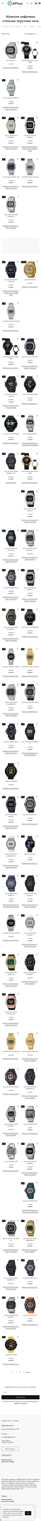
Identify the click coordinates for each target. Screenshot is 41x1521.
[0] (35, 3)
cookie (21, 1511)
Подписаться (20, 1397)
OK (28, 1513)
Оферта (4, 1496)
